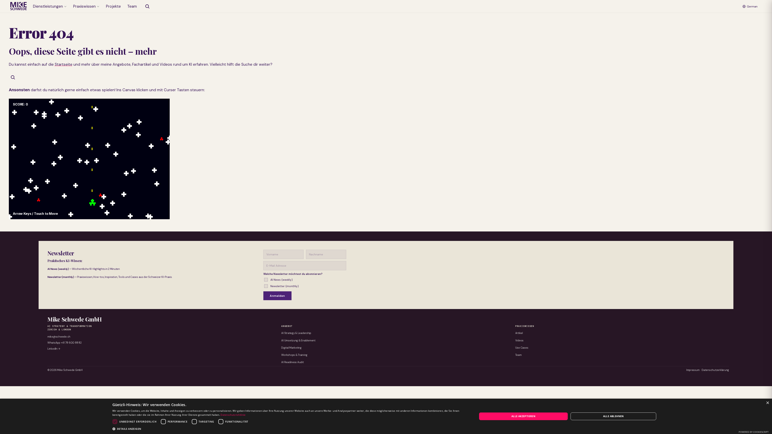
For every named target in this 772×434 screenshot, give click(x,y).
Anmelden (277, 296)
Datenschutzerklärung (715, 370)
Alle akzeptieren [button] (523, 416)
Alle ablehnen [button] (613, 416)
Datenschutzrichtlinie (233, 415)
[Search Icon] (147, 6)
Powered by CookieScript (754, 431)
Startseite (63, 64)
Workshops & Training (294, 355)
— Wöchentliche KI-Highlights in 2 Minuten (83, 269)
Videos (519, 340)
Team (518, 355)
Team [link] (132, 6)
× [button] (767, 402)
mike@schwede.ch (58, 336)
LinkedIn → (53, 348)
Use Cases (521, 347)
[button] (289, 428)
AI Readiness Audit (292, 362)
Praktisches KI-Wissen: (64, 261)
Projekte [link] (113, 6)
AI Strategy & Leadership (296, 333)
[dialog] (386, 416)
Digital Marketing (291, 347)
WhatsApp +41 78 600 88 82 (64, 342)
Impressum (693, 370)
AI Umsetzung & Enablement (298, 340)
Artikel (519, 333)
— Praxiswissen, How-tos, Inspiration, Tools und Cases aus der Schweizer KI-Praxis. (109, 277)
